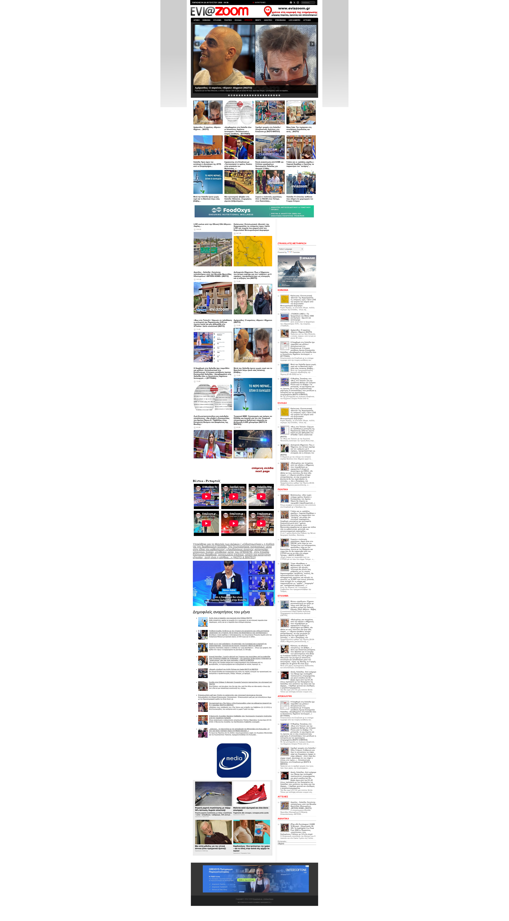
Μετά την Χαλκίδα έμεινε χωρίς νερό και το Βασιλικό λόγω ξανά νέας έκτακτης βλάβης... (253, 370)
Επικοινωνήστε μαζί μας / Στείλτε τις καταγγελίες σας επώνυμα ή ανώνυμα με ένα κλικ (230, 695)
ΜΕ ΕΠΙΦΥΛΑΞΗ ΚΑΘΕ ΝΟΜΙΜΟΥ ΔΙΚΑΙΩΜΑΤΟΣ (254, 902)
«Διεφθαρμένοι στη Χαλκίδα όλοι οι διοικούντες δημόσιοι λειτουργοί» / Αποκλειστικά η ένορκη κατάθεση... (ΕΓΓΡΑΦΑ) (237, 130)
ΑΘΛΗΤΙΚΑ (268, 20)
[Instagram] (298, 2)
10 (253, 95)
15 (266, 95)
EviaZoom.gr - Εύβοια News (263, 899)
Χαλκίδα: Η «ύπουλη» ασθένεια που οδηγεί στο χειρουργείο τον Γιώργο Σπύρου (299, 199)
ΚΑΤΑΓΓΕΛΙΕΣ (260, 2)
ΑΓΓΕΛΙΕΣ (307, 20)
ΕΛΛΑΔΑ (238, 20)
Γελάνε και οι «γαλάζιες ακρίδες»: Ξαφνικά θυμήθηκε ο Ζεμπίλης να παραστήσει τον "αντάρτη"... (300, 164)
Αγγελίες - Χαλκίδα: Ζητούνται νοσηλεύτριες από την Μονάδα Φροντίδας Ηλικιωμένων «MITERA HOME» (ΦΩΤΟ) (213, 274)
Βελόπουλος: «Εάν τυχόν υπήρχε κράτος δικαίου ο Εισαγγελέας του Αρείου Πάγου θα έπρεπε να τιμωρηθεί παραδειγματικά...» (303, 499)
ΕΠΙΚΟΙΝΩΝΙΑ (280, 20)
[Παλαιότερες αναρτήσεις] (262, 473)
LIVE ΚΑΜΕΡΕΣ (294, 20)
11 (255, 95)
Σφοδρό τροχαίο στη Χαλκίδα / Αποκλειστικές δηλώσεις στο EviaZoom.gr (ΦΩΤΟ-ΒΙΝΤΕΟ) (268, 129)
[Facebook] (291, 2)
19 (276, 95)
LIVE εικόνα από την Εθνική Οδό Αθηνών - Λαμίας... (213, 225)
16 (268, 95)
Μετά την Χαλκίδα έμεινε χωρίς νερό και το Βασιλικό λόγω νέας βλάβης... (206, 199)
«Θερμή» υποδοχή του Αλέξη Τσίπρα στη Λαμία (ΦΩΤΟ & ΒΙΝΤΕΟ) (233, 669)
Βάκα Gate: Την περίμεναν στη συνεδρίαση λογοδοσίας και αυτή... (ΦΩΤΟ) (298, 129)
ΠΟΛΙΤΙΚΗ (228, 20)
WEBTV (258, 20)
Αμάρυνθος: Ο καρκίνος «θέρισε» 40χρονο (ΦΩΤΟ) (253, 321)
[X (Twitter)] (294, 2)
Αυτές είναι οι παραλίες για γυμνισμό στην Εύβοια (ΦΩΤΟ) (230, 618)
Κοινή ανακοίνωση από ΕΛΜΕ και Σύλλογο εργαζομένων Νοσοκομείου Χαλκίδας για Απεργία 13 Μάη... (269, 165)
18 (274, 95)
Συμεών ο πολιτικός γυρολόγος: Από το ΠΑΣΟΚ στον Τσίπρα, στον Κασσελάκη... (268, 199)
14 (263, 95)
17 (271, 95)
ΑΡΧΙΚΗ (197, 20)
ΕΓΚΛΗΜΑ (217, 20)
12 (258, 95)
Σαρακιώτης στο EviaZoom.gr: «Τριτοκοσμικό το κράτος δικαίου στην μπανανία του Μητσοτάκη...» (238, 165)
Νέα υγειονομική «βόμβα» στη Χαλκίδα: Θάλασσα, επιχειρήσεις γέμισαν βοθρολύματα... (238, 199)
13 (261, 95)
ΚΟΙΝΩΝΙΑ (206, 20)
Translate (296, 252)
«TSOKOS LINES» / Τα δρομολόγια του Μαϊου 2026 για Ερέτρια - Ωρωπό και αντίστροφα (302, 317)
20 (279, 95)
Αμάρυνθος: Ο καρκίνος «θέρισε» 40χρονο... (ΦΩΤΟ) (207, 128)
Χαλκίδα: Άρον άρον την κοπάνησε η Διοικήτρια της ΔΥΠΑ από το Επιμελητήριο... (207, 164)
